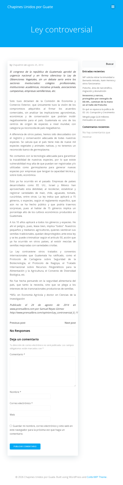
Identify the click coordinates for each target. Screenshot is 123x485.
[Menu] (113, 6)
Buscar (110, 64)
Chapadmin (18, 64)
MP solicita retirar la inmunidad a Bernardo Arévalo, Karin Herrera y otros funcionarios (98, 80)
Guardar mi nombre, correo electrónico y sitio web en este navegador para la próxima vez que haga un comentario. (41, 429)
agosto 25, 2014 (35, 64)
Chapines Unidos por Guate (30, 6)
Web (12, 414)
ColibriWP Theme (96, 477)
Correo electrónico (21, 403)
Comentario (17, 354)
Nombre (15, 392)
